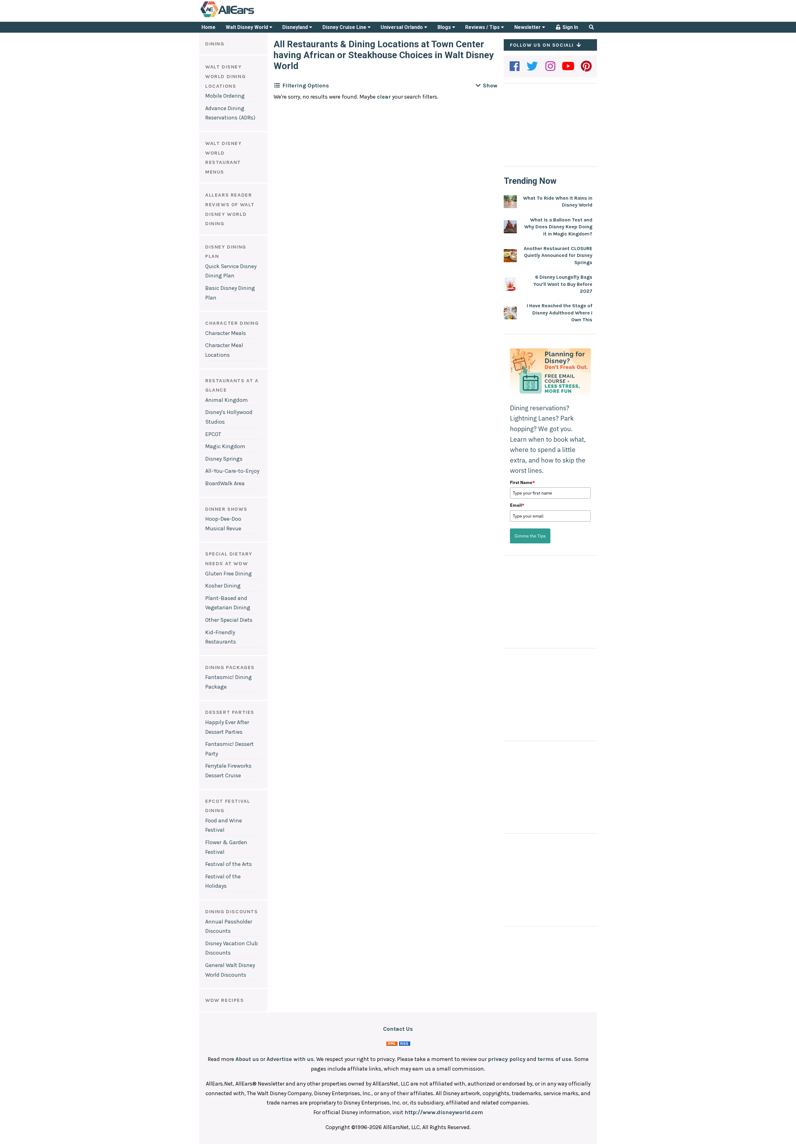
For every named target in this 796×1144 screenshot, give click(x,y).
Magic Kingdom (225, 446)
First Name (522, 482)
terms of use (555, 1059)
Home (208, 27)
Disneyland (295, 27)
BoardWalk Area (225, 483)
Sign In (569, 27)
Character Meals (225, 333)
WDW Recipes (224, 1000)
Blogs (444, 27)
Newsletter (528, 27)
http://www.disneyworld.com (444, 1112)
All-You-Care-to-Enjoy (232, 470)
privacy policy (506, 1059)
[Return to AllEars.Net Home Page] (246, 16)
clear (384, 96)
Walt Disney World (247, 27)
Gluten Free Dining (228, 573)
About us (247, 1059)
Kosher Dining (223, 585)
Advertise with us (290, 1059)
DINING (214, 44)
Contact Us (398, 1028)
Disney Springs (224, 458)
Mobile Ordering (225, 95)
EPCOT (213, 434)
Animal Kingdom (226, 400)
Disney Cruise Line (345, 27)
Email (517, 505)
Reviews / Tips (483, 27)
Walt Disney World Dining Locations (225, 76)
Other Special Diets (228, 619)
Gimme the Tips (530, 536)
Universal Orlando (402, 27)
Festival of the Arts (228, 864)
